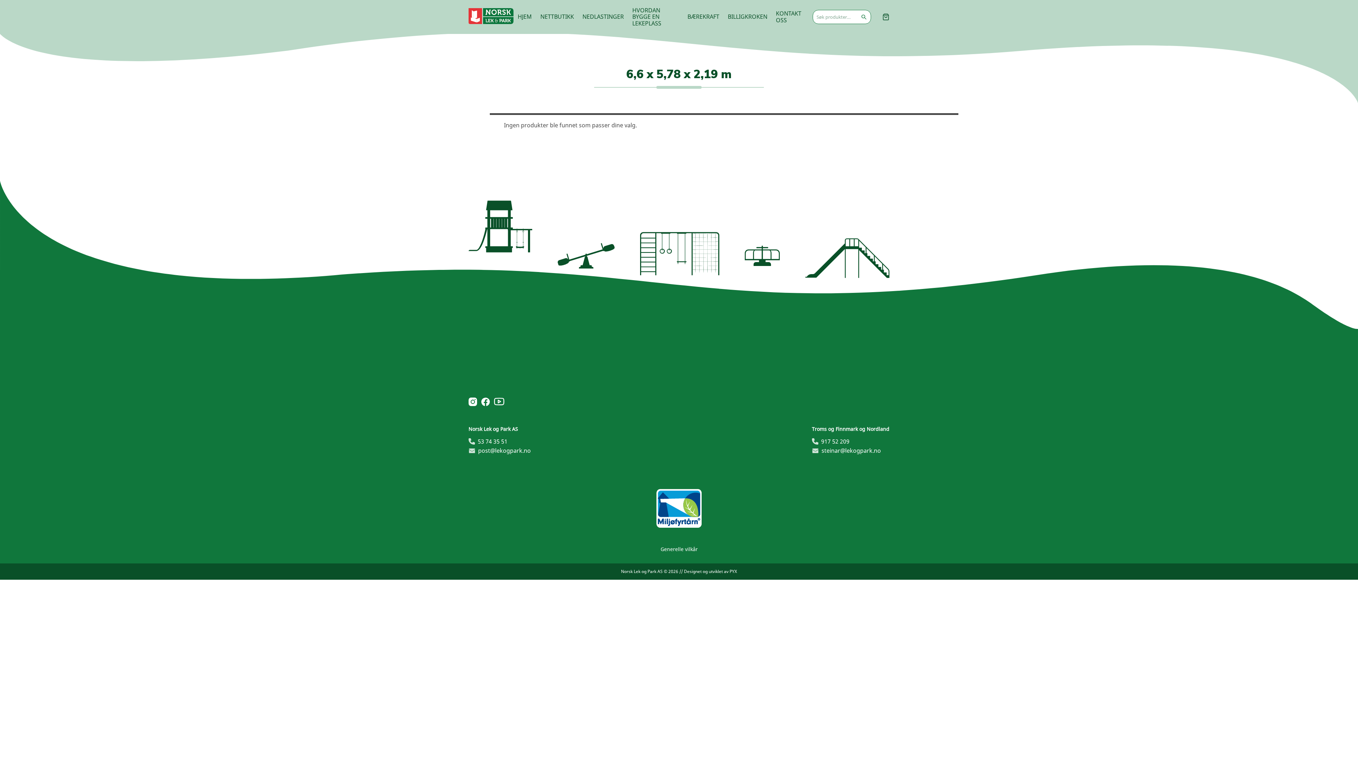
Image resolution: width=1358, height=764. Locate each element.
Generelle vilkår (679, 549)
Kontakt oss (788, 17)
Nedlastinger (603, 17)
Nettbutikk (557, 17)
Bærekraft (703, 17)
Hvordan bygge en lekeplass (646, 16)
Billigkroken (747, 17)
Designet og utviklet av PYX (710, 571)
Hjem (525, 17)
